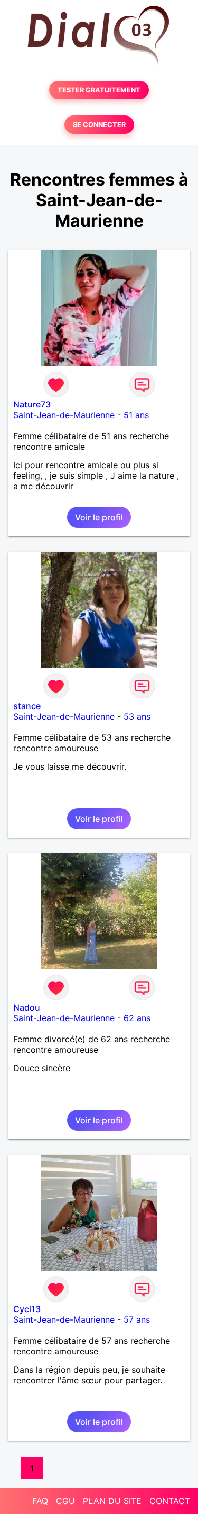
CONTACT (169, 1501)
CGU (65, 1501)
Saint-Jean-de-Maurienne (64, 415)
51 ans (136, 415)
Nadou (26, 1007)
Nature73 (32, 404)
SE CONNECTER (99, 125)
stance (27, 706)
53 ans (137, 716)
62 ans (137, 1018)
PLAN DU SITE (112, 1501)
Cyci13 (27, 1309)
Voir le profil (99, 517)
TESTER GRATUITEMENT (99, 90)
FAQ (40, 1501)
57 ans (137, 1319)
